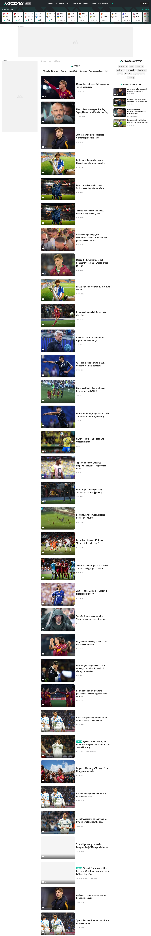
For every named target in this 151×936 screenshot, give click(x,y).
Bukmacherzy (104, 3)
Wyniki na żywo (62, 3)
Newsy (51, 3)
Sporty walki (130, 70)
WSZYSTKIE (145, 10)
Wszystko (46, 71)
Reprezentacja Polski (96, 71)
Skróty (86, 3)
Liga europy (84, 71)
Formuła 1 (128, 74)
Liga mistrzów (73, 71)
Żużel (120, 74)
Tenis (131, 66)
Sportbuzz (76, 3)
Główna (43, 61)
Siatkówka (140, 66)
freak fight (120, 70)
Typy (94, 3)
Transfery (64, 71)
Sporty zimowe (139, 74)
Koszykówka (141, 70)
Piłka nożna (55, 71)
